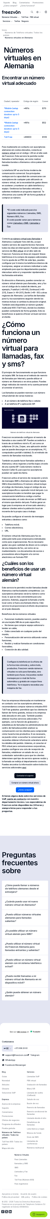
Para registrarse (21, 1184)
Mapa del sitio (8, 1148)
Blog (14, 3)
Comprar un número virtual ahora (25, 783)
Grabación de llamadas (37, 1085)
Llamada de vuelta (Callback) (35, 1094)
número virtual (8, 153)
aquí (24, 767)
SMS (16, 1167)
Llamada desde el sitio (36, 1118)
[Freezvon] (11, 12)
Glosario (5, 1089)
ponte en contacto (16, 799)
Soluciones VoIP (9, 1093)
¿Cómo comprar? (10, 6)
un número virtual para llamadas (25, 238)
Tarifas (17, 21)
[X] (6, 1211)
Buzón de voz (32, 1103)
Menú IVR (31, 1089)
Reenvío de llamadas (36, 1107)
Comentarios (24, 3)
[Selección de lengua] (38, 12)
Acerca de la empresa (11, 1104)
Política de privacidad (10, 1197)
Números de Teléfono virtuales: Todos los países (11, 1135)
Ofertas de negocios (10, 1120)
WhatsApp (10, 1060)
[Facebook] (2, 1211)
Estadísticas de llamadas (33, 1123)
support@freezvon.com (16, 1055)
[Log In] (45, 12)
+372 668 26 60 (20, 1048)
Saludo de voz (33, 1099)
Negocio (25, 21)
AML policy (25, 1197)
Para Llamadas (20, 1159)
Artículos (5, 1085)
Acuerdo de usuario (28, 1194)
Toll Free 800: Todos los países (12, 1143)
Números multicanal (35, 1148)
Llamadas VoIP (33, 1076)
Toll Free (24, 17)
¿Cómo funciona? (27, 6)
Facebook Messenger (15, 1065)
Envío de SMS (32, 1137)
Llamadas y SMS (20, 223)
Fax (15, 1176)
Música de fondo (34, 1133)
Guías (4, 1076)
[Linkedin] (10, 1211)
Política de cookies (39, 1197)
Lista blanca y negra (35, 1129)
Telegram (34, 1055)
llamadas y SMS (21, 1163)
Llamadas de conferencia (32, 1142)
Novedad (6, 1080)
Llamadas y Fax (21, 1171)
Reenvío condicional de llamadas (37, 1112)
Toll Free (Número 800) (24, 1180)
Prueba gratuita (8, 1128)
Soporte (6, 3)
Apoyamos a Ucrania (10, 1194)
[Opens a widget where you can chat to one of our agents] (38, 1214)
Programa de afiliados (11, 1124)
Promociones (38, 3)
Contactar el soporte (25, 775)
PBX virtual (34, 17)
